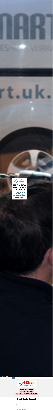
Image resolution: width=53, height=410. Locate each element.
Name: (16, 401)
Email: (16, 404)
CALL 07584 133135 (19, 197)
